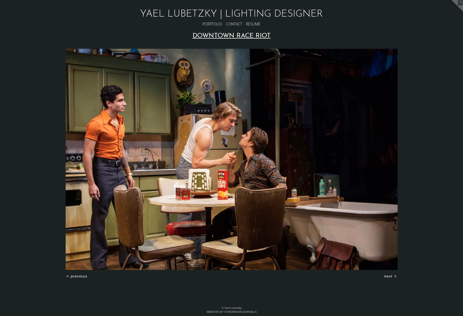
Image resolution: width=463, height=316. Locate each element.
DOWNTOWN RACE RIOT (232, 36)
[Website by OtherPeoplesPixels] (452, 10)
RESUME (253, 24)
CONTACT (234, 24)
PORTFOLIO (212, 24)
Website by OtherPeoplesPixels (232, 311)
